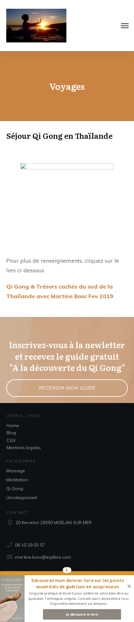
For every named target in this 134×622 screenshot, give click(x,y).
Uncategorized (21, 497)
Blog (11, 432)
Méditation (17, 480)
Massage (15, 471)
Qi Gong (14, 488)
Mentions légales (24, 447)
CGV (11, 440)
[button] (77, 583)
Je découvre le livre (82, 614)
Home (13, 425)
